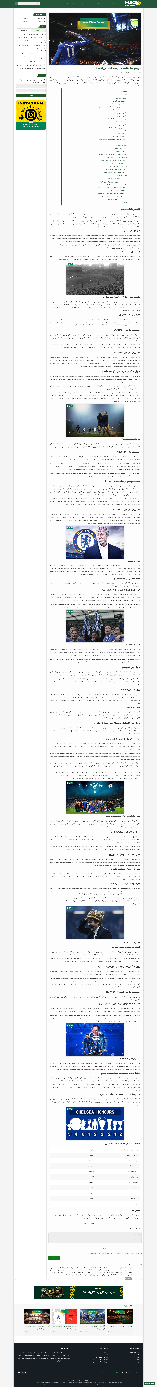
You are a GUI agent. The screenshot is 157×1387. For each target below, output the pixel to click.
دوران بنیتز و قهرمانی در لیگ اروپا (118, 164)
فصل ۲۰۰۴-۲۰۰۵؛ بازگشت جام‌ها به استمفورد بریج (112, 139)
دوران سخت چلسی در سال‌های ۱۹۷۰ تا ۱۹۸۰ (115, 119)
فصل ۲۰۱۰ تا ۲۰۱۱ (120, 151)
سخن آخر (124, 202)
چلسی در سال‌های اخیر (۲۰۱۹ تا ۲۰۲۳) (117, 185)
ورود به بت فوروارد (149, 1383)
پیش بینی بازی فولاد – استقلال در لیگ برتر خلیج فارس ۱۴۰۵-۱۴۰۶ (33, 49)
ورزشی (107, 4)
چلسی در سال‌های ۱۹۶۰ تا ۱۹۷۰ (118, 116)
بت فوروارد (65, 83)
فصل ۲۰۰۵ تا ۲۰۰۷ (120, 142)
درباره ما (74, 4)
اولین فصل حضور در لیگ (118, 104)
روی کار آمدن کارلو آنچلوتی (119, 148)
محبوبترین (24, 30)
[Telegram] (25, 1372)
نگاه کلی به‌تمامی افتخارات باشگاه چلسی (116, 200)
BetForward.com (39, 1382)
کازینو (98, 4)
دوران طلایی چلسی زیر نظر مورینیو (115, 136)
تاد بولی (99, 1099)
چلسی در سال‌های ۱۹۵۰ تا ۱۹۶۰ (119, 113)
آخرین (38, 30)
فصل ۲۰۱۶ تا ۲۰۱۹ (122, 176)
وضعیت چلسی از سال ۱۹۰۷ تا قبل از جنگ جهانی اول (111, 107)
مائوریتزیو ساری (119, 971)
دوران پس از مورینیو (121, 145)
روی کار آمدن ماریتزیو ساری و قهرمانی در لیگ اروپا (113, 182)
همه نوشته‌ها (128, 1278)
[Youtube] (19, 1372)
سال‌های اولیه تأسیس (119, 101)
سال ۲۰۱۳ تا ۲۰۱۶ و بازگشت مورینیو (117, 167)
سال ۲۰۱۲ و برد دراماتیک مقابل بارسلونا (116, 157)
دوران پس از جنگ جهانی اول (117, 110)
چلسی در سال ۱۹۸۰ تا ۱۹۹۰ (120, 125)
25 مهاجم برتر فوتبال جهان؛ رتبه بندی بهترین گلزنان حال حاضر (32, 37)
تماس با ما (65, 4)
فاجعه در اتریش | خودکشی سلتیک (38, 62)
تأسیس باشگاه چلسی (121, 98)
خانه (113, 4)
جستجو (16, 3)
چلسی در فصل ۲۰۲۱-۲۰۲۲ (118, 190)
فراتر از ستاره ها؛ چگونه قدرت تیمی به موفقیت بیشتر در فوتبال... (31, 65)
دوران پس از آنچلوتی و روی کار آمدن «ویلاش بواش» (113, 155)
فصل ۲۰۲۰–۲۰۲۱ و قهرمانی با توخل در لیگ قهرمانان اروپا (110, 188)
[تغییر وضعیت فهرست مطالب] (124, 94)
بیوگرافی (83, 4)
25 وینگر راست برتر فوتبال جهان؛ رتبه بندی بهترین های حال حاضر (32, 69)
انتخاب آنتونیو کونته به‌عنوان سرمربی (115, 178)
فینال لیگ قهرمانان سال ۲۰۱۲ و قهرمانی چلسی (113, 160)
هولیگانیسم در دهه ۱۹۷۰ (118, 122)
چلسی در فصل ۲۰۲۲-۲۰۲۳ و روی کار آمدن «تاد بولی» (111, 196)
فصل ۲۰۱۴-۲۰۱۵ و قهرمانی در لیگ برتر (115, 169)
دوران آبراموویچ (121, 134)
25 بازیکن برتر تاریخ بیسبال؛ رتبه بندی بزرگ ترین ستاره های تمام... (31, 54)
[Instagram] (22, 1372)
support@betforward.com (117, 1384)
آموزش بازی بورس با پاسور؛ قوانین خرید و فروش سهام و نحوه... (31, 45)
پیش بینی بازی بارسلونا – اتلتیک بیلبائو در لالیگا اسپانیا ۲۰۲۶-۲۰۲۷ (33, 57)
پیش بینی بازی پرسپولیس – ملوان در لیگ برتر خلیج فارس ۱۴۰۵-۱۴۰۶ (33, 41)
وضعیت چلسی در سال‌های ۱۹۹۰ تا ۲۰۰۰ (116, 128)
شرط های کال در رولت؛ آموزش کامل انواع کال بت (35, 34)
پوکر (90, 4)
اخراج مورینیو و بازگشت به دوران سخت (114, 172)
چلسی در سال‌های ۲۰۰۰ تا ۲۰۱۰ (119, 131)
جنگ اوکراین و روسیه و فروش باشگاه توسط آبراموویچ (111, 193)
